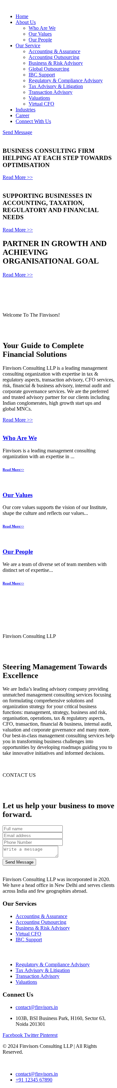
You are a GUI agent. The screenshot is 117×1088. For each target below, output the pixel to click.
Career (22, 115)
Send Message (17, 132)
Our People (40, 39)
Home (22, 16)
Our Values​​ (17, 495)
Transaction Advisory (50, 92)
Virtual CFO (41, 104)
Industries (25, 109)
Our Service (28, 45)
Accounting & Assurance (54, 51)
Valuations (39, 98)
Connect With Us (33, 121)
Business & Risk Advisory (56, 63)
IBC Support (42, 74)
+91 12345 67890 (34, 1079)
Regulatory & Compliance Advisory (66, 80)
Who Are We (42, 28)
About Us (26, 22)
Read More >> (18, 177)
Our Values (40, 34)
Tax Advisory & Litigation (56, 86)
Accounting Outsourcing (54, 57)
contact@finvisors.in (37, 1007)
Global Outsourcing (49, 69)
